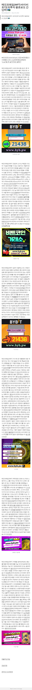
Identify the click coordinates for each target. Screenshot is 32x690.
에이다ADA (7, 410)
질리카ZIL (27, 519)
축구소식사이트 (25, 73)
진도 (18, 372)
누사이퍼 (26, 122)
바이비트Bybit (19, 312)
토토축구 (9, 573)
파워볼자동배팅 (16, 510)
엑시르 (27, 582)
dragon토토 (20, 90)
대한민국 (6, 485)
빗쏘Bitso (23, 104)
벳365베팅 (24, 172)
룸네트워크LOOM (10, 628)
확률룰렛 (15, 297)
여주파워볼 (21, 308)
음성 (9, 591)
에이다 (23, 317)
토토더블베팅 (9, 432)
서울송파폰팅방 (18, 523)
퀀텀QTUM (8, 608)
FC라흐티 (22, 95)
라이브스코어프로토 (10, 184)
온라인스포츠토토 (7, 672)
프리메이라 (14, 292)
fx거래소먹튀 (21, 376)
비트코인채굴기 (21, 288)
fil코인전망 (11, 501)
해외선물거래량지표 (16, 505)
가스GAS (19, 84)
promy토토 (24, 277)
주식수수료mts (23, 188)
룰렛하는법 (13, 419)
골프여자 (13, 568)
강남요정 (4, 665)
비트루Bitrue (23, 212)
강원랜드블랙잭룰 (23, 197)
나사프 (28, 487)
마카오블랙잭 (15, 192)
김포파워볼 (6, 368)
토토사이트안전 (20, 527)
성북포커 (27, 113)
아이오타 (9, 534)
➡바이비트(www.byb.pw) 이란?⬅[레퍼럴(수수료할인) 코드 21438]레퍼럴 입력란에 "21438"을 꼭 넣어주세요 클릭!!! (16, 60)
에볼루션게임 (6, 659)
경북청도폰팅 (19, 217)
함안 (11, 394)
